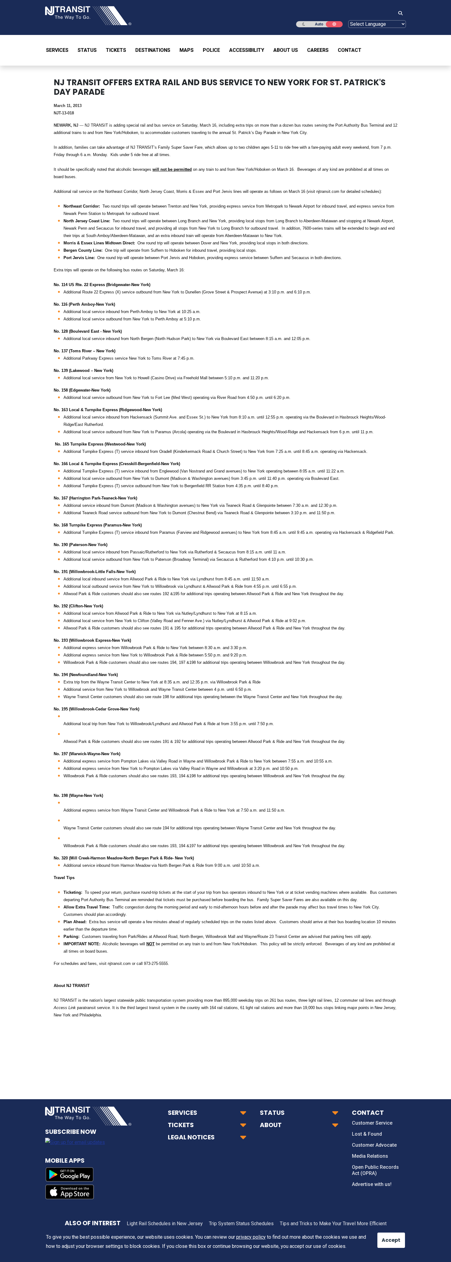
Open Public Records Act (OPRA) (375, 1170)
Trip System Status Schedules (241, 1223)
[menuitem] (59, 50)
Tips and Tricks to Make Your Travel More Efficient (333, 1223)
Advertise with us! (371, 1184)
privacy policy (251, 1237)
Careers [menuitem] (318, 50)
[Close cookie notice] (387, 1237)
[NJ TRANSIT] (88, 15)
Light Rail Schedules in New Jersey (165, 1223)
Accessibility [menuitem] (246, 50)
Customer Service (372, 1123)
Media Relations (370, 1156)
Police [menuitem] (211, 50)
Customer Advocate (374, 1145)
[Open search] (398, 13)
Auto (319, 24)
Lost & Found (367, 1134)
